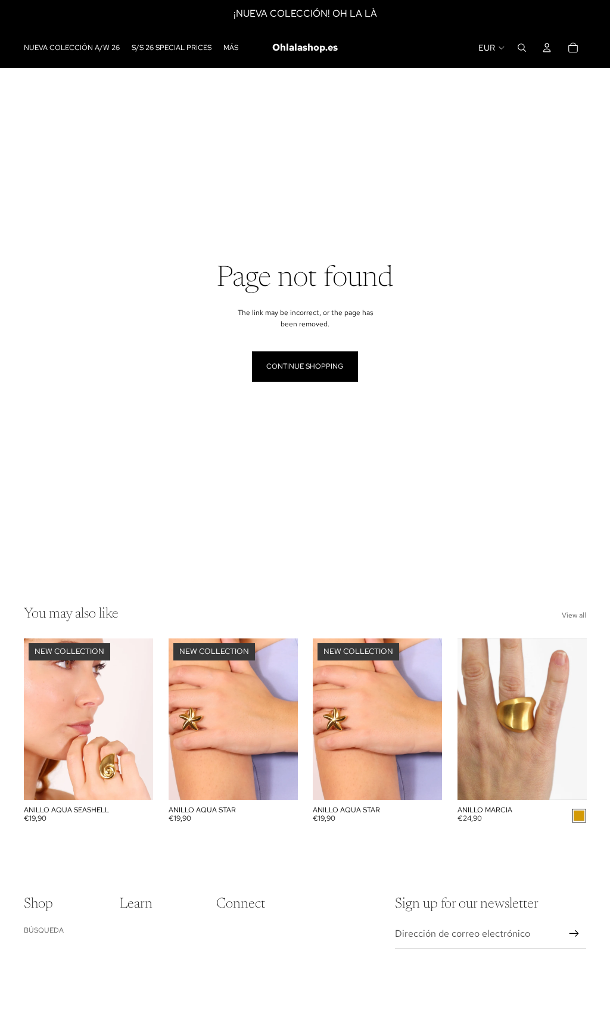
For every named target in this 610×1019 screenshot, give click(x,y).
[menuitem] (230, 48)
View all (574, 615)
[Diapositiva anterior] (33, 719)
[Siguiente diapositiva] (143, 719)
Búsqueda (44, 930)
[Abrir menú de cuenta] (547, 48)
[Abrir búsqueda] (522, 48)
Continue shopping (305, 366)
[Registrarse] (574, 934)
